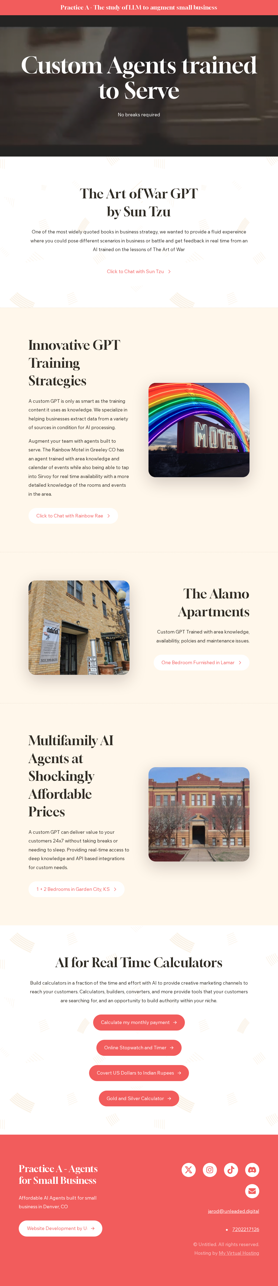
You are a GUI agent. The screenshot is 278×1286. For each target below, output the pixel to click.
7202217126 (245, 1229)
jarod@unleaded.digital (233, 1211)
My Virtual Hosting (239, 1253)
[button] (139, 272)
